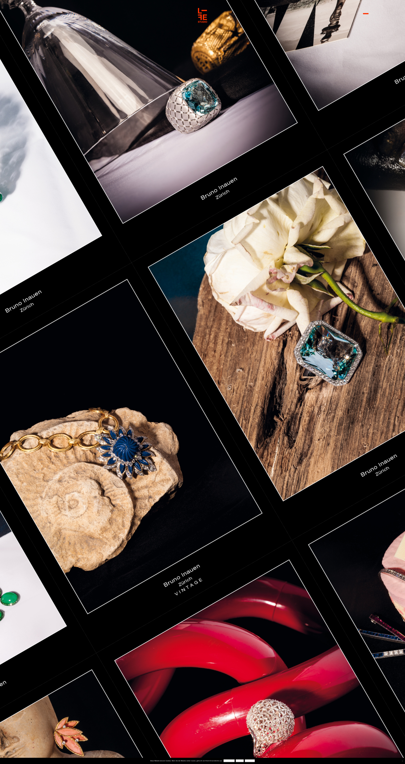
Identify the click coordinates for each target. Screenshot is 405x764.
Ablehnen (240, 761)
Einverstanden (229, 761)
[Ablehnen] (402, 761)
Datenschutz (250, 761)
